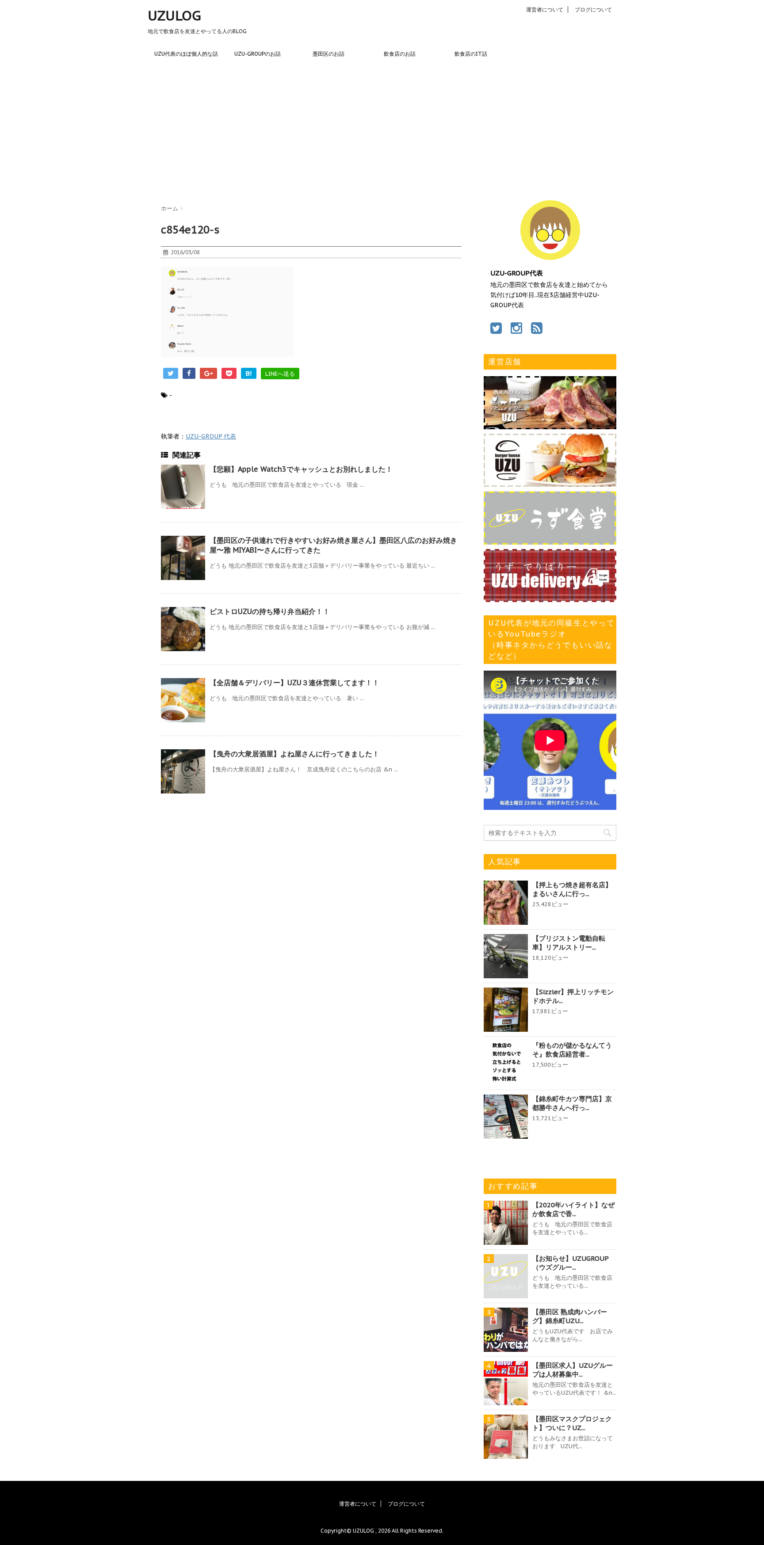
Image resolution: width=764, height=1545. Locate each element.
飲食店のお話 (400, 53)
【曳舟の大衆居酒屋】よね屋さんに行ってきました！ (294, 753)
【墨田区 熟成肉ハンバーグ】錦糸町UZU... (569, 1316)
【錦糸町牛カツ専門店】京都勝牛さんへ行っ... (572, 1103)
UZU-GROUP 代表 (211, 436)
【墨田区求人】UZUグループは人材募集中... (572, 1369)
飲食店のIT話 (471, 53)
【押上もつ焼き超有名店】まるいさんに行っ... (572, 889)
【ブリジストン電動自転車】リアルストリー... (568, 942)
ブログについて (593, 9)
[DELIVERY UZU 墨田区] (550, 597)
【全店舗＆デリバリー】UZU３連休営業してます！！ (294, 682)
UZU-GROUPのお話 (257, 53)
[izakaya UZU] (550, 424)
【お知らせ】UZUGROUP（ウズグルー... (570, 1262)
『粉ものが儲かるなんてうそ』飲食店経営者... (572, 1049)
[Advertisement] (382, 129)
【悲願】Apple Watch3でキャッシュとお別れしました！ (301, 469)
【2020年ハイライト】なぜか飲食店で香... (573, 1209)
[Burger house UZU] (550, 482)
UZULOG (174, 15)
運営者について (544, 9)
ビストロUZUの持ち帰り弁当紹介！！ (270, 611)
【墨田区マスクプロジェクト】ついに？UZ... (572, 1423)
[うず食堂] (550, 540)
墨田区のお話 (328, 53)
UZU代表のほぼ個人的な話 (186, 53)
